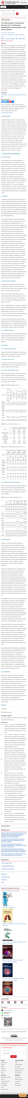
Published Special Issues (8, 866)
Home (4, 10)
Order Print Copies (5, 1081)
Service (3, 1075)
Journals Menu (6, 826)
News (2, 1072)
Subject (2, 1064)
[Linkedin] (15, 1002)
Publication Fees (19, 1070)
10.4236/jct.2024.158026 (9, 38)
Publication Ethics (19, 1079)
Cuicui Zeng (4, 32)
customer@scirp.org (8, 1010)
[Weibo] (22, 1002)
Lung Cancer (11, 94)
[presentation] (24, 335)
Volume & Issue (4, 1089)
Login (3, 7)
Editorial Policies (18, 1064)
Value (2, 96)
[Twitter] (2, 1002)
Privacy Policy (18, 1085)
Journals (9, 10)
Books (2, 1066)
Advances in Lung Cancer (8, 907)
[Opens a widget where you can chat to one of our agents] (23, 1095)
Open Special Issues (7, 863)
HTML (20, 38)
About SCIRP (19, 1060)
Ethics (16, 1062)
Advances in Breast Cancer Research (11, 890)
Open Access (18, 1077)
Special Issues (18, 1072)
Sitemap (3, 1068)
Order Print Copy (5, 877)
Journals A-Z (4, 1062)
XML (24, 38)
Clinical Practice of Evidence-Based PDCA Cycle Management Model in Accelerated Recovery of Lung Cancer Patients (13, 840)
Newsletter (4, 874)
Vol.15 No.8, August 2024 (20, 17)
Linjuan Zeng (10, 32)
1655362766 (6, 1015)
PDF (17, 38)
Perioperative (4, 94)
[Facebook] (9, 1002)
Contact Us (4, 879)
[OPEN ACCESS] (23, 2)
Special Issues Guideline (8, 869)
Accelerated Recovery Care (20, 94)
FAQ (2, 882)
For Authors (17, 1066)
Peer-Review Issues (19, 1068)
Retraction (17, 1083)
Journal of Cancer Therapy (7, 17)
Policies (17, 1075)
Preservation (18, 1081)
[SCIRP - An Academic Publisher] (10, 2)
